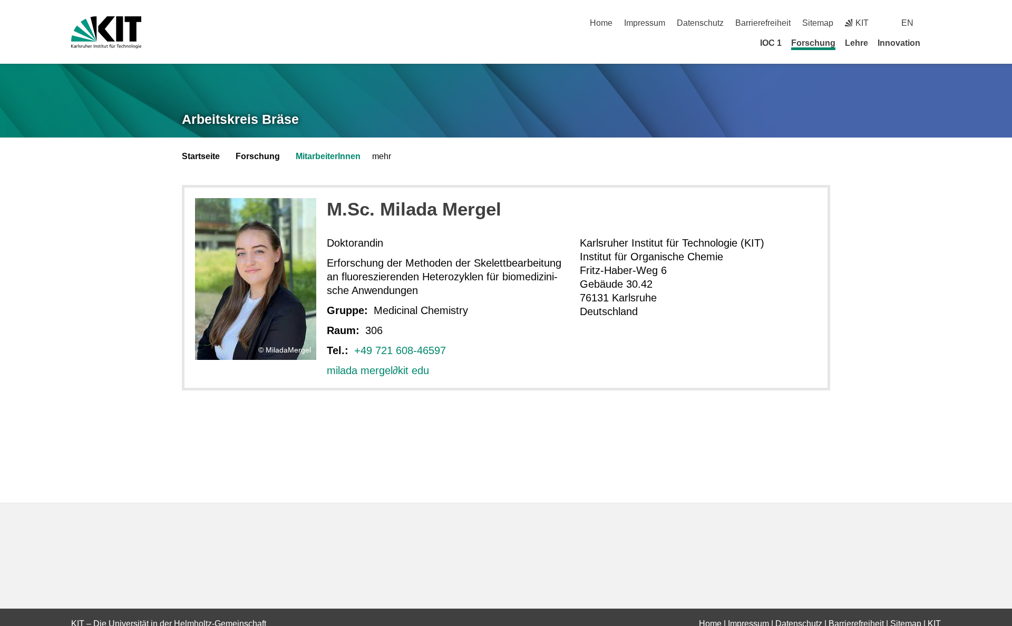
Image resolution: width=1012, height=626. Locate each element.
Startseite (201, 156)
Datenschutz (700, 22)
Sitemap (817, 22)
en (907, 22)
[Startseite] (937, 42)
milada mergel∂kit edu (378, 370)
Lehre (856, 42)
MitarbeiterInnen (328, 156)
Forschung (813, 42)
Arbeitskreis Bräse (240, 119)
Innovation (899, 42)
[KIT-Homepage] (106, 32)
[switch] (937, 23)
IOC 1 (771, 42)
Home (601, 22)
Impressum (644, 22)
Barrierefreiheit (763, 22)
